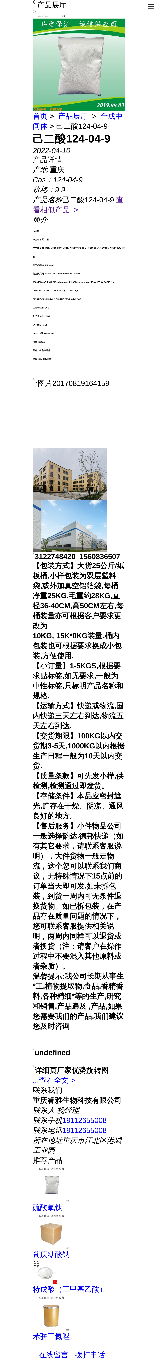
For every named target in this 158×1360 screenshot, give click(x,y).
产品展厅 (73, 116)
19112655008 (84, 1120)
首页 (40, 116)
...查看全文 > (54, 1080)
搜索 (63, 16)
